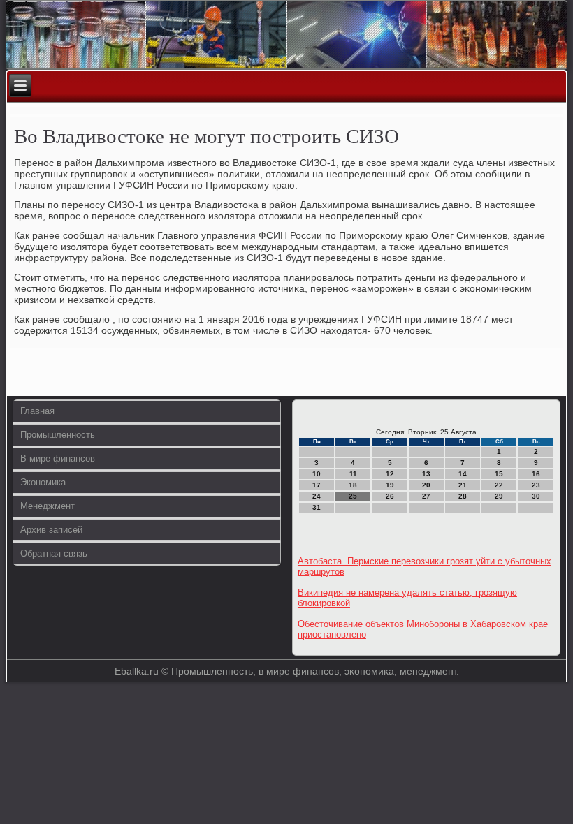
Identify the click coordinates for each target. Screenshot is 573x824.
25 (353, 496)
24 (316, 496)
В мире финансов (57, 458)
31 (316, 507)
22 (499, 485)
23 (536, 485)
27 (426, 496)
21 (462, 485)
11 (353, 474)
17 (316, 485)
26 (390, 496)
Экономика (43, 482)
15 (499, 474)
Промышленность (57, 434)
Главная (37, 411)
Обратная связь (53, 553)
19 (390, 485)
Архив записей (51, 529)
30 (536, 496)
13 (426, 474)
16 (536, 474)
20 (426, 485)
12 (390, 474)
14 (462, 474)
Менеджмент (47, 506)
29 (499, 496)
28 (462, 496)
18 (353, 485)
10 (316, 474)
